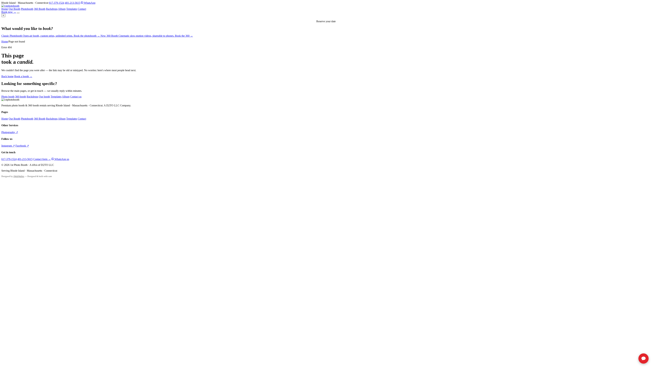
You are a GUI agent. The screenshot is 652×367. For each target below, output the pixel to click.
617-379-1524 (56, 2)
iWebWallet (18, 176)
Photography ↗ (9, 132)
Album (62, 8)
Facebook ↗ (22, 145)
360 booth (20, 96)
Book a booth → (23, 76)
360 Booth (39, 8)
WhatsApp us (61, 159)
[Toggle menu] (18, 12)
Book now (8, 12)
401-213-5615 (72, 2)
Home (4, 8)
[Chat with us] (643, 358)
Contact (82, 8)
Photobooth (27, 8)
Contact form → (42, 159)
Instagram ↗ (8, 145)
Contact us (76, 96)
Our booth (44, 96)
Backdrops (52, 8)
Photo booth (7, 96)
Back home (7, 76)
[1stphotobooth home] (10, 5)
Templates (71, 8)
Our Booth (14, 8)
